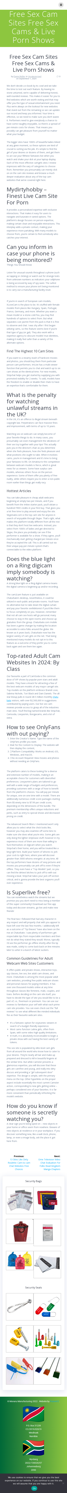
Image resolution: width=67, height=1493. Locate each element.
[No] (63, 1483)
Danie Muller (19, 76)
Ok (34, 1488)
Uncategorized (34, 76)
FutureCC (54, 1401)
